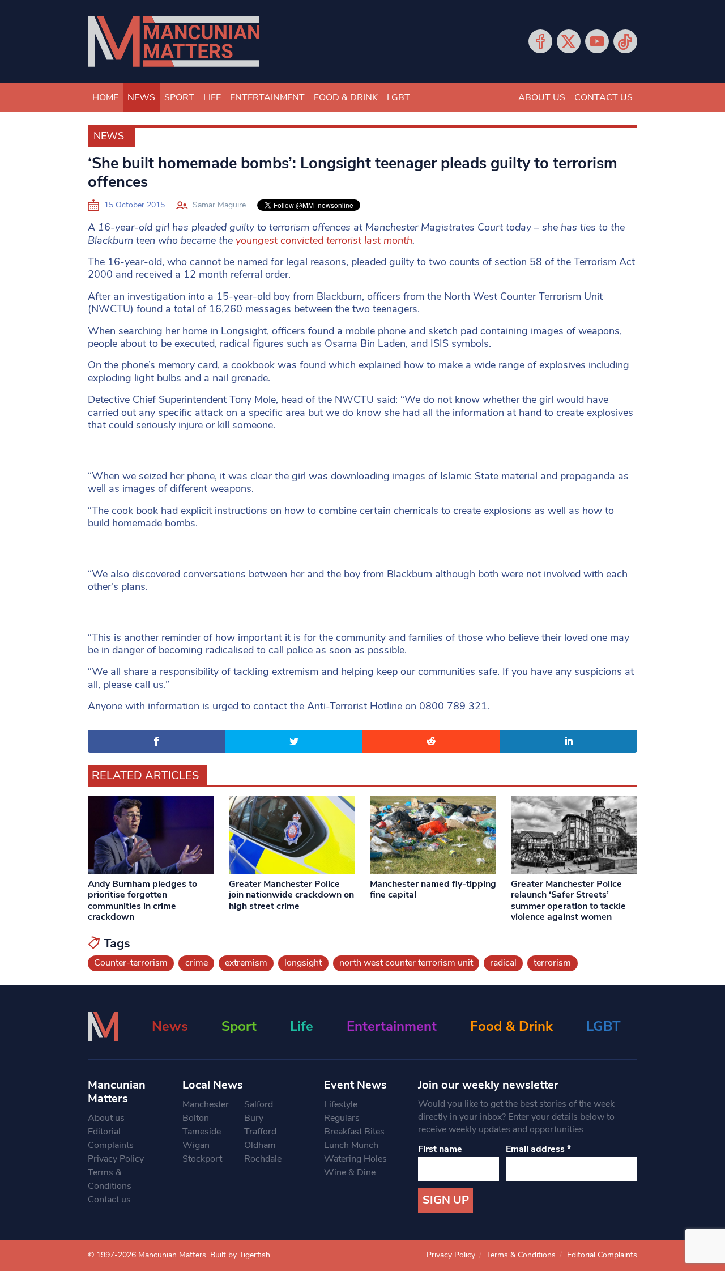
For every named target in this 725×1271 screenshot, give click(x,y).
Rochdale (263, 1159)
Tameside (201, 1131)
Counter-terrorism (131, 963)
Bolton (195, 1118)
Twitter (569, 41)
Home (105, 97)
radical (503, 963)
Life (212, 97)
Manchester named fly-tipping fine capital (433, 889)
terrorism (552, 963)
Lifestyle (340, 1104)
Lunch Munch (351, 1145)
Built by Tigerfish (240, 1254)
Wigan (196, 1145)
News (141, 97)
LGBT (398, 97)
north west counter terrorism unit (406, 963)
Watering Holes (355, 1159)
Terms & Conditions (109, 1179)
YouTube (597, 41)
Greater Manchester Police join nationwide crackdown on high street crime (291, 895)
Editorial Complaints (111, 1138)
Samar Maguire (219, 204)
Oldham (260, 1145)
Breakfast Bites (354, 1131)
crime (196, 963)
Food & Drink (346, 97)
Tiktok (625, 41)
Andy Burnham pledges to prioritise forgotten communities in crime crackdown (142, 900)
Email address (538, 1149)
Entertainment (267, 97)
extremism (246, 963)
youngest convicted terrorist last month (324, 240)
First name (440, 1149)
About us (541, 97)
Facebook (540, 41)
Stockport (202, 1159)
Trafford (260, 1131)
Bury (253, 1118)
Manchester (205, 1104)
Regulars (342, 1118)
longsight (303, 963)
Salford (258, 1104)
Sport (179, 97)
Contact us (603, 97)
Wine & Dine (350, 1172)
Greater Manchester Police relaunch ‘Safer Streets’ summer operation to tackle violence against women (568, 900)
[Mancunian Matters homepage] (173, 41)
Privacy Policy (116, 1159)
